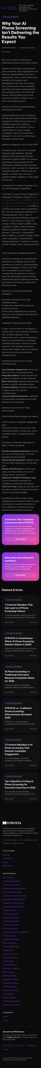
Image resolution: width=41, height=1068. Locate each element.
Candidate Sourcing (10, 983)
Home (4, 8)
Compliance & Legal (10, 954)
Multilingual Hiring (9, 976)
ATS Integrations (9, 936)
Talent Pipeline (8, 994)
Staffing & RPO (8, 950)
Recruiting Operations (11, 921)
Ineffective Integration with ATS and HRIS (19, 144)
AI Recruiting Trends (10, 925)
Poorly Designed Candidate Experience (19, 253)
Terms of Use (20, 1045)
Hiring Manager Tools (10, 990)
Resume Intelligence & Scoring (14, 888)
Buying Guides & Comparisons (14, 907)
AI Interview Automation (11, 885)
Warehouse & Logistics (11, 968)
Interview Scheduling (10, 979)
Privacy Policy (8, 1045)
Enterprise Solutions (10, 957)
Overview (6, 855)
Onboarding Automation (11, 1001)
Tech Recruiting (8, 972)
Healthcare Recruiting (11, 947)
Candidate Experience (11, 939)
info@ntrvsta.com (13, 1037)
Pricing (5, 862)
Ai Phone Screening (12, 8)
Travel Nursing (8, 961)
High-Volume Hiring (10, 943)
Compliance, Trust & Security (13, 903)
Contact (6, 1020)
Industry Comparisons (11, 1005)
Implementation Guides (11, 918)
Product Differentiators (11, 881)
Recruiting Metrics (9, 987)
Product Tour (7, 858)
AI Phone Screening (10, 928)
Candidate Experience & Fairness (15, 896)
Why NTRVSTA (8, 878)
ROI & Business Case (10, 914)
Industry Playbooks (10, 910)
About (5, 1017)
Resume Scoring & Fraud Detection (16, 932)
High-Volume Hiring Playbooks (14, 899)
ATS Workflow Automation (12, 892)
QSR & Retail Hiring (10, 965)
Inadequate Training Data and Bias (16, 323)
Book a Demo (20, 539)
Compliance (31, 1045)
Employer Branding (10, 997)
